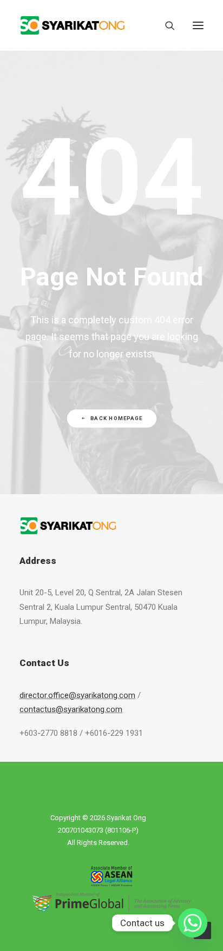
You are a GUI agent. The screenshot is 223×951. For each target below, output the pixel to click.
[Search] (165, 25)
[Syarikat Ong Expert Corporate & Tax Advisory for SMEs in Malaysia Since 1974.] (72, 25)
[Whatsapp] (192, 922)
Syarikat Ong (126, 818)
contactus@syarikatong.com (70, 709)
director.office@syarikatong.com (77, 695)
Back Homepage (116, 419)
